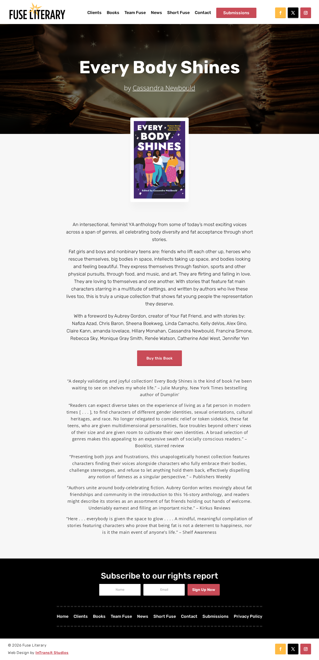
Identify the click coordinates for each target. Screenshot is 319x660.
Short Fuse (178, 12)
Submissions (236, 12)
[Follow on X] (293, 12)
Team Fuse (135, 12)
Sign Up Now (203, 589)
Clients (94, 12)
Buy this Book (159, 358)
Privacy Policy (248, 617)
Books (113, 12)
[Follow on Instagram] (305, 12)
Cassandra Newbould (164, 87)
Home (62, 617)
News (156, 12)
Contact (203, 12)
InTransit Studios (52, 652)
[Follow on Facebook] (280, 12)
